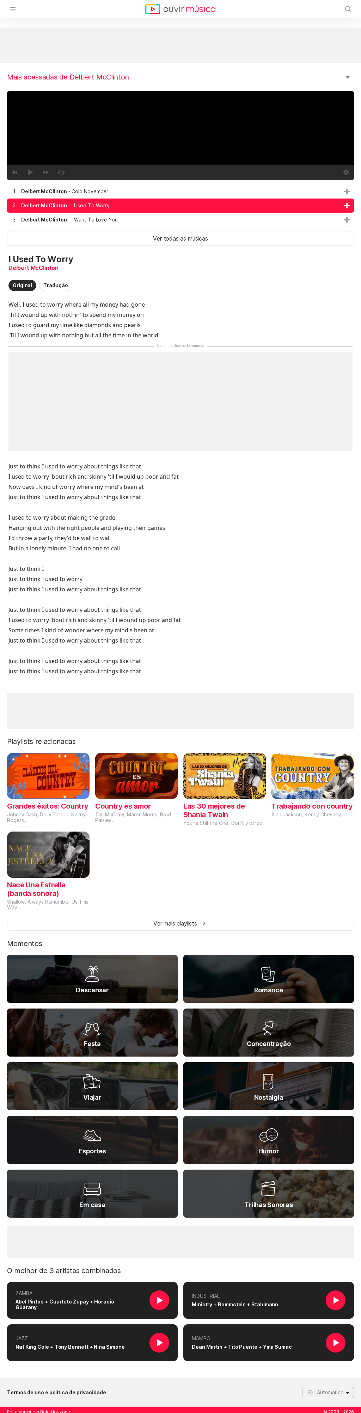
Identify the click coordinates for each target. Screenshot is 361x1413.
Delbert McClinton (33, 267)
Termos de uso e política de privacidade (56, 1392)
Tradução (55, 285)
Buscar (348, 9)
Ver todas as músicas (180, 238)
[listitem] (180, 191)
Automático (330, 1392)
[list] (180, 205)
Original (22, 285)
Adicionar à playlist (347, 191)
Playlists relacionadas (41, 741)
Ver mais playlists (175, 923)
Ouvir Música (180, 9)
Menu (12, 9)
